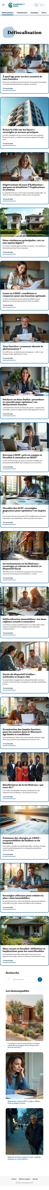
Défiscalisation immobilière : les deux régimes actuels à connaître (24, 620)
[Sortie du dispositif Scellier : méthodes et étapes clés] (24, 656)
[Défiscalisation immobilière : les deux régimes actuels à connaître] (24, 601)
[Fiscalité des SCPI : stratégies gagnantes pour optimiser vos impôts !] (24, 490)
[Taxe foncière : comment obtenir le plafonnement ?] (24, 328)
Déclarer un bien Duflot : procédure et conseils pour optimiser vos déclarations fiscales (23, 402)
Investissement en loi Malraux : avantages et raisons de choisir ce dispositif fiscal (22, 566)
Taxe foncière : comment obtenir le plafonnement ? (23, 347)
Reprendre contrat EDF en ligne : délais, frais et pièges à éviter (24, 1102)
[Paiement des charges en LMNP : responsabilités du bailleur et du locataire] (24, 820)
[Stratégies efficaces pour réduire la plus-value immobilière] (24, 877)
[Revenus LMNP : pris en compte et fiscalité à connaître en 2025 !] (24, 437)
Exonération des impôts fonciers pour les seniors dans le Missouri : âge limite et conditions (22, 732)
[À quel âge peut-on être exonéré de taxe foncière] (24, 58)
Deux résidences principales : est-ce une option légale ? (23, 241)
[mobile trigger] (4, 5)
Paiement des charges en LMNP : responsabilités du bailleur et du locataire (21, 840)
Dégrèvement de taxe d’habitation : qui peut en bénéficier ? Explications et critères (24, 187)
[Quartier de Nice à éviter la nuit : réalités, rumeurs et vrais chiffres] (24, 1131)
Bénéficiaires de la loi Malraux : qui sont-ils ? (23, 786)
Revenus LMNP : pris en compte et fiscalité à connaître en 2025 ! (22, 456)
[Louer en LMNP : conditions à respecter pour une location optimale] (24, 275)
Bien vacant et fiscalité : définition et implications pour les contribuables (24, 949)
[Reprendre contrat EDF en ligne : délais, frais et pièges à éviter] (24, 1075)
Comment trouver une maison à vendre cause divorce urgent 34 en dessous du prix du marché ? (23, 1045)
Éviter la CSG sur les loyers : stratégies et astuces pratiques (20, 131)
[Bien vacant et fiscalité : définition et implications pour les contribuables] (24, 930)
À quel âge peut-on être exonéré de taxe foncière (22, 77)
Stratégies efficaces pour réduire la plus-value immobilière (23, 896)
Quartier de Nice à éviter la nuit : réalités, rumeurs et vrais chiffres (24, 1158)
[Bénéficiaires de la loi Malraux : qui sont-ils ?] (24, 767)
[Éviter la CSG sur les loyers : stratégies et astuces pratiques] (24, 111)
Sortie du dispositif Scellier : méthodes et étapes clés (19, 675)
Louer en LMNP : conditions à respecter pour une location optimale (24, 294)
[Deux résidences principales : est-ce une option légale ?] (24, 222)
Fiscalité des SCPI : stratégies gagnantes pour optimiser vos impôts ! (24, 510)
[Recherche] (36, 5)
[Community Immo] (16, 5)
